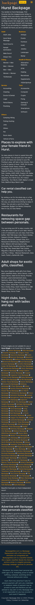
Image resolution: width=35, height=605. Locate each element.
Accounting (7, 88)
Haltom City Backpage (18, 402)
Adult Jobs (7, 35)
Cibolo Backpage (27, 368)
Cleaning (6, 92)
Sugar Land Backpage (9, 469)
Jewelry (23, 49)
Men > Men (7, 70)
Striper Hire (7, 57)
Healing (23, 72)
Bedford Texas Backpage (23, 359)
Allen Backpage (27, 350)
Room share (7, 135)
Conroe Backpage (16, 373)
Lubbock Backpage (8, 424)
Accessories (25, 88)
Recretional (25, 75)
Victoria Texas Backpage (10, 478)
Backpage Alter (14, 598)
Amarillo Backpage (9, 353)
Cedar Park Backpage (25, 366)
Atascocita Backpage (17, 355)
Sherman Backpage (9, 464)
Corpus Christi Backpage (10, 377)
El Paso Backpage (16, 386)
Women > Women (9, 73)
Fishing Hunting (8, 121)
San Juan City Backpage (18, 460)
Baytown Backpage (17, 357)
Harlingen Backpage (23, 404)
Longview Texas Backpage (19, 422)
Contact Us (16, 600)
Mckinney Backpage (17, 429)
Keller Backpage (15, 411)
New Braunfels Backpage (19, 440)
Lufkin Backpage (23, 424)
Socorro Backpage (24, 464)
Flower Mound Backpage (10, 391)
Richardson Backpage (22, 451)
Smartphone (25, 108)
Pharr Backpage (7, 449)
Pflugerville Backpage (24, 447)
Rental (23, 56)
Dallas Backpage (27, 377)
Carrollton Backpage (24, 364)
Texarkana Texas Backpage (11, 471)
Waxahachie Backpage (9, 480)
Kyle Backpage (15, 413)
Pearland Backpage (8, 447)
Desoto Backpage (26, 382)
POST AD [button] (22, 2)
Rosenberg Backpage (24, 453)
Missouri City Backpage (9, 438)
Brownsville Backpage (10, 362)
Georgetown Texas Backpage (20, 397)
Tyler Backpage (23, 476)
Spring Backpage (24, 467)
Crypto (23, 95)
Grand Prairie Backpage (9, 400)
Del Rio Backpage (25, 379)
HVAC (23, 45)
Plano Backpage (20, 449)
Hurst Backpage (15, 409)
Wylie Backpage (19, 485)
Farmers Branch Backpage (19, 388)
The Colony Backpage (18, 473)
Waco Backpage (26, 478)
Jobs (5, 125)
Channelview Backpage (11, 368)
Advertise (25, 600)
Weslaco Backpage (17, 482)
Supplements (25, 79)
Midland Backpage (20, 431)
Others (5, 128)
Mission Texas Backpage (19, 435)
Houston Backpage (8, 406)
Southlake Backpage (8, 467)
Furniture (24, 42)
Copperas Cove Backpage (19, 375)
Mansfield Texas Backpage (10, 426)
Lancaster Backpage (17, 415)
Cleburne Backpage (10, 370)
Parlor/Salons (8, 102)
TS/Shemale (7, 77)
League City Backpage (18, 417)
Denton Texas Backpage (10, 382)
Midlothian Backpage (8, 433)
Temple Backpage (25, 469)
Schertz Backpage (26, 462)
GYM (22, 68)
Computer (24, 92)
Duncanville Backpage (10, 384)
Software (24, 112)
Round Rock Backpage (9, 455)
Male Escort (7, 53)
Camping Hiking (9, 118)
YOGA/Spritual (26, 82)
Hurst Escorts (8, 44)
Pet (4, 132)
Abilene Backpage (14, 350)
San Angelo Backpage (9, 458)
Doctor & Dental (9, 95)
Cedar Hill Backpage (8, 366)
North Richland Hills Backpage (12, 442)
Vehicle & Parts (8, 139)
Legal (5, 99)
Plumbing (6, 106)
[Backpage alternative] (9, 3)
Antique (23, 35)
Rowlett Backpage (25, 455)
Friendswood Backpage (18, 393)
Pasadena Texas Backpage (19, 444)
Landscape (24, 52)
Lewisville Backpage (17, 420)
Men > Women (8, 66)
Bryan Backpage (25, 362)
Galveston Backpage (17, 395)
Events (23, 38)
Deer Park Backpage (10, 379)
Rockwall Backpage (8, 453)
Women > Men (8, 63)
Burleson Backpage (8, 364)
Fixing (23, 99)
